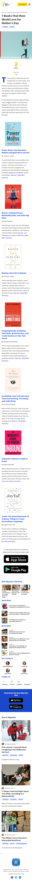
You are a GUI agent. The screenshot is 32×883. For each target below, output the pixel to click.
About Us (6, 871)
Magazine (4, 12)
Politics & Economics (21, 843)
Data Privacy (22, 871)
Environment (13, 755)
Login (27, 871)
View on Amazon (14, 481)
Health (21, 755)
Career (12, 843)
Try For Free (22, 4)
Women (12, 27)
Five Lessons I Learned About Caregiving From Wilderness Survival (14, 749)
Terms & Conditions (13, 871)
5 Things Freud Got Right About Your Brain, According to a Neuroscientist (15, 793)
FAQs (21, 869)
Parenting (5, 27)
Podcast (17, 869)
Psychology (13, 799)
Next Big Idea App (7, 869)
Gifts (13, 869)
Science (20, 799)
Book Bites (5, 755)
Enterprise (26, 869)
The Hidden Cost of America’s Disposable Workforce (14, 839)
